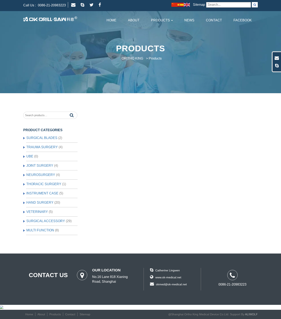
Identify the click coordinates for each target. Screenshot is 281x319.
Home (111, 20)
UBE (29, 156)
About (133, 20)
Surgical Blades (41, 138)
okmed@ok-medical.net (171, 284)
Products (161, 20)
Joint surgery (39, 165)
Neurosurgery (40, 175)
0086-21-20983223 (52, 5)
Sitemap (199, 4)
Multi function (40, 230)
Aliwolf (251, 314)
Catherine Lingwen (167, 270)
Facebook (242, 20)
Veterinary (37, 211)
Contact (214, 20)
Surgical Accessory (45, 221)
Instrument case (42, 193)
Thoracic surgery (43, 184)
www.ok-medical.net (168, 277)
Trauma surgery (42, 147)
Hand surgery (39, 202)
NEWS (189, 20)
